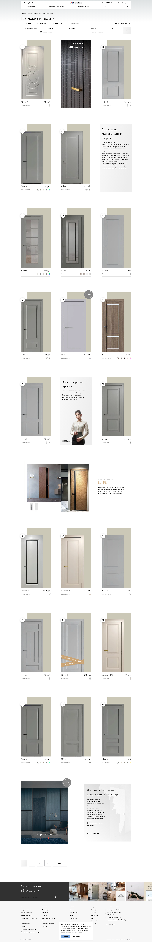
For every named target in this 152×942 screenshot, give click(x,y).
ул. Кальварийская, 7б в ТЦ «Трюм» (117, 920)
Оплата (44, 915)
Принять (65, 936)
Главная (23, 13)
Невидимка (107, 6)
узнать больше (93, 833)
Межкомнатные (83, 6)
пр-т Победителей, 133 (112, 910)
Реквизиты (73, 918)
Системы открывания (28, 929)
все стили (27, 23)
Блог (71, 915)
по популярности (122, 23)
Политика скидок (48, 924)
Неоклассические (48, 13)
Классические (58, 23)
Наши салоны (74, 912)
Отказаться (76, 936)
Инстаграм (94, 910)
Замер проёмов (47, 910)
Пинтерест (94, 915)
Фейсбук (93, 912)
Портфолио (46, 921)
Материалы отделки (49, 918)
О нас (72, 910)
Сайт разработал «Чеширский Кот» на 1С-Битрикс (118, 939)
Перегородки (25, 924)
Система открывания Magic (30, 932)
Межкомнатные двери (34, 13)
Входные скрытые (56, 6)
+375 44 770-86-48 (106, 2)
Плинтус (24, 926)
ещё (126, 6)
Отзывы (44, 926)
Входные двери (30, 6)
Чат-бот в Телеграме (122, 2)
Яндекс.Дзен (95, 921)
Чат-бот (93, 924)
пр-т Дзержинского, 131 (113, 917)
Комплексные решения (29, 918)
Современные (41, 23)
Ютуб (92, 918)
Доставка (45, 912)
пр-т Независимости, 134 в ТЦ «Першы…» (113, 913)
